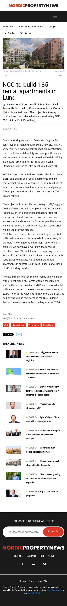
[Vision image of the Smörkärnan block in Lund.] (33, 53)
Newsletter (18, 556)
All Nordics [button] (10, 33)
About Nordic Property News (32, 27)
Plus (42, 556)
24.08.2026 (8, 27)
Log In (53, 27)
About (51, 556)
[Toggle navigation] (55, 16)
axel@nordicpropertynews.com (19, 318)
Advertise (31, 556)
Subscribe (53, 531)
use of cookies (53, 590)
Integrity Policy (35, 593)
